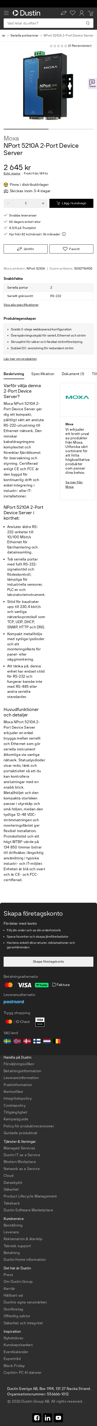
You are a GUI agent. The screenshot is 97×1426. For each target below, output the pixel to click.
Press (8, 1275)
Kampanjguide (16, 1119)
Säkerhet (11, 1189)
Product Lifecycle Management (30, 1196)
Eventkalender (16, 1352)
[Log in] (81, 13)
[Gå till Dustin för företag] (27, 13)
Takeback (12, 1203)
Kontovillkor (13, 1091)
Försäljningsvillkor (19, 1064)
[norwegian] (17, 1042)
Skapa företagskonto (48, 962)
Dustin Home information (25, 1259)
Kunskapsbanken (18, 1345)
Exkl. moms (12, 173)
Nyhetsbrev (13, 1338)
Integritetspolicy (18, 1098)
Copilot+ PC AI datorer (23, 1372)
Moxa (11, 138)
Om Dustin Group (18, 1281)
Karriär (9, 1288)
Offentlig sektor (17, 1316)
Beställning (13, 1225)
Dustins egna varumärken (25, 1302)
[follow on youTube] (58, 1417)
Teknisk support (17, 1246)
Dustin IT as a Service (22, 1155)
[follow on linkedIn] (47, 1417)
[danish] (27, 1042)
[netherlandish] (47, 1042)
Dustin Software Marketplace (28, 1210)
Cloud (9, 1175)
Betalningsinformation (22, 1071)
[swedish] (7, 1042)
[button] (63, 13)
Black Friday (14, 1366)
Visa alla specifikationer (21, 305)
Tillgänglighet (15, 1112)
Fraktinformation (18, 1085)
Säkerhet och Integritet (23, 1323)
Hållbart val (13, 1295)
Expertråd (12, 1359)
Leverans (11, 1232)
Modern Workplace (20, 1162)
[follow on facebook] (36, 1417)
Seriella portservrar (24, 35)
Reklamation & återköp (23, 1239)
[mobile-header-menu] (6, 13)
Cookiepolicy (14, 1105)
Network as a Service (22, 1169)
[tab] (16, 374)
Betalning (12, 1253)
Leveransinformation (21, 1078)
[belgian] (56, 1042)
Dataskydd (13, 1182)
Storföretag (13, 1309)
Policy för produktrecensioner (29, 1126)
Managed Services (19, 1148)
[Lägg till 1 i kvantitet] (43, 203)
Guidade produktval (20, 1133)
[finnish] (37, 1042)
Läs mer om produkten (20, 359)
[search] (87, 23)
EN (14, 1239)
